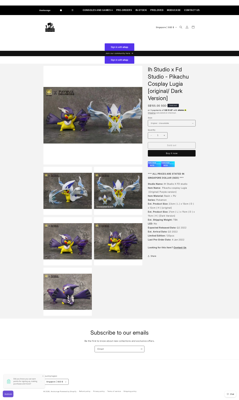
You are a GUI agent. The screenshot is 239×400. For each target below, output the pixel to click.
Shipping (151, 113)
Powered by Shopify (68, 391)
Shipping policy (130, 391)
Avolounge (44, 10)
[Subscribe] (141, 349)
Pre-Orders (124, 10)
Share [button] (153, 256)
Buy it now (172, 153)
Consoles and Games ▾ (98, 10)
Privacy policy (99, 391)
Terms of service (114, 391)
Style (150, 118)
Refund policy (84, 391)
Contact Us (192, 10)
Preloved (156, 10)
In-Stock (141, 10)
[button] (181, 27)
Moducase (174, 10)
